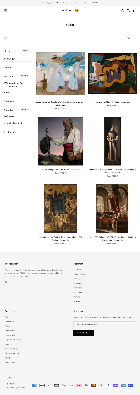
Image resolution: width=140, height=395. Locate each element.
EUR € (9, 378)
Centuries (8, 67)
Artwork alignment (12, 123)
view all (25, 50)
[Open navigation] (5, 10)
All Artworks (78, 270)
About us (8, 358)
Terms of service (12, 353)
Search (8, 344)
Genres (76, 297)
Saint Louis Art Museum (15, 84)
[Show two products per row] (5, 38)
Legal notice (10, 331)
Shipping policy (11, 349)
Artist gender (10, 132)
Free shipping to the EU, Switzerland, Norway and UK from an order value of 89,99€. (70, 3)
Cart (6, 317)
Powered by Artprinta (16, 387)
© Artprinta (11, 384)
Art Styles (77, 279)
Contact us (9, 322)
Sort (129, 38)
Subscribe (83, 333)
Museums (8, 76)
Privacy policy (11, 335)
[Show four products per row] (10, 38)
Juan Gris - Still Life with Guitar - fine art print (112, 102)
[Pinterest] (6, 282)
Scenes (76, 301)
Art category (9, 58)
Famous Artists (79, 274)
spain (11, 117)
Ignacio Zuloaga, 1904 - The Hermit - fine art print (60, 170)
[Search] (128, 10)
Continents (8, 101)
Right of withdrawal (13, 340)
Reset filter (24, 76)
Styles (6, 92)
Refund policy (11, 362)
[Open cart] (134, 10)
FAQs (7, 326)
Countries (8, 110)
